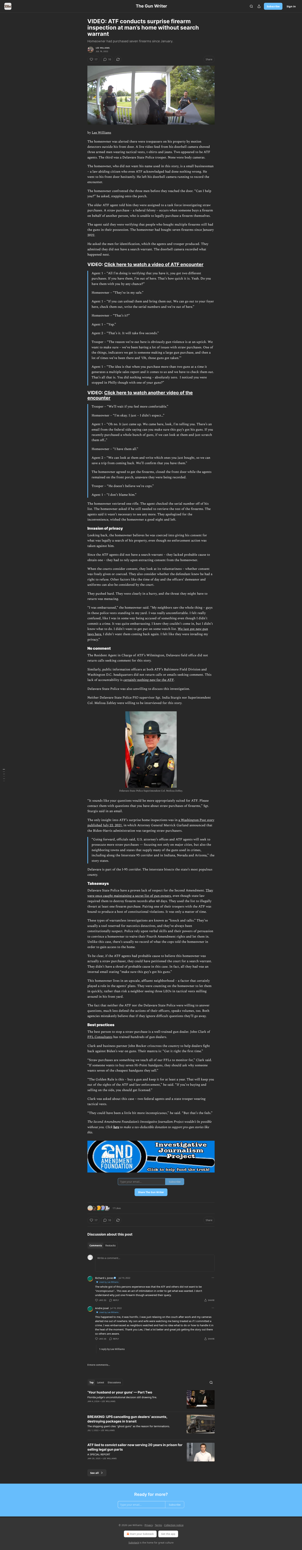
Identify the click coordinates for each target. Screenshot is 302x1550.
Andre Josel (102, 1308)
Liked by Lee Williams (108, 1282)
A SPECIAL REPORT (98, 1454)
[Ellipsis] (213, 1277)
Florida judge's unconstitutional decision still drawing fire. (122, 1397)
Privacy (149, 1525)
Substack (133, 1542)
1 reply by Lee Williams (112, 1349)
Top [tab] (91, 1382)
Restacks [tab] (110, 1245)
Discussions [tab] (114, 1382)
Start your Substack (142, 1534)
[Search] (251, 6)
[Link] (82, 264)
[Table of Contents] (3, 775)
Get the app (168, 1534)
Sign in (291, 6)
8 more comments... (98, 1364)
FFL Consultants (99, 1037)
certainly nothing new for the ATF (148, 680)
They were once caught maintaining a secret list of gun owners (150, 893)
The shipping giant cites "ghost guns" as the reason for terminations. (128, 1426)
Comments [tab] (95, 1245)
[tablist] (102, 1245)
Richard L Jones (104, 1278)
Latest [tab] (100, 1382)
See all (94, 1473)
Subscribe (273, 6)
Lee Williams (103, 48)
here (116, 1127)
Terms (158, 1525)
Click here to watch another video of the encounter (140, 395)
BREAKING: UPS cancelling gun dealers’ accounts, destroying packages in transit (127, 1419)
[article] (151, 1399)
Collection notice (174, 1525)
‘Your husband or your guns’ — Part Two (119, 1392)
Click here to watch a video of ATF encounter (153, 264)
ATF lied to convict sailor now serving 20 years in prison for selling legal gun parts (134, 1447)
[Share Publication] (259, 6)
